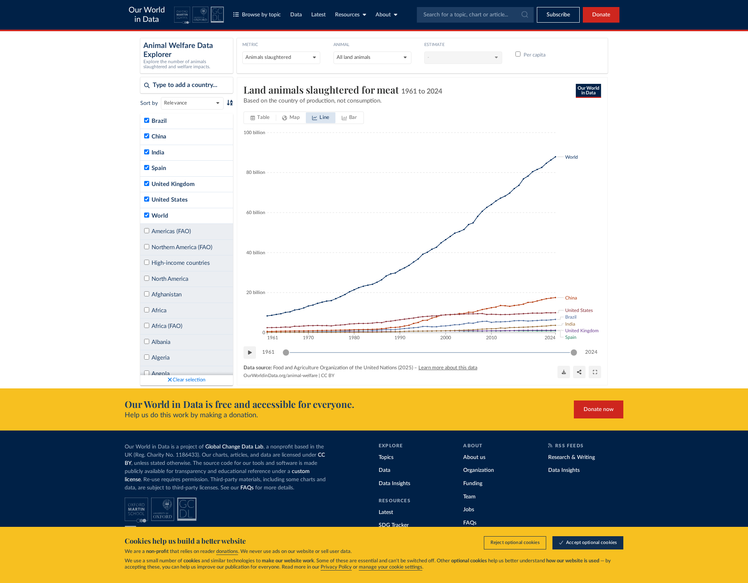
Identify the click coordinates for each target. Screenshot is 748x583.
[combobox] (475, 15)
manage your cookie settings (390, 567)
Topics (386, 457)
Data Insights (394, 483)
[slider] (286, 352)
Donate (601, 15)
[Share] (579, 372)
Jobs (468, 509)
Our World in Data (147, 14)
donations (227, 551)
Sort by (149, 103)
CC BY (327, 375)
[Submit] (524, 14)
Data (296, 15)
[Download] (563, 372)
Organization (478, 470)
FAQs (247, 488)
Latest (318, 15)
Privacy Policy (336, 567)
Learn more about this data (447, 367)
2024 (591, 352)
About (383, 15)
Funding (472, 483)
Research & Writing (571, 457)
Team (469, 497)
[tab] (260, 117)
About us (474, 457)
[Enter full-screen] (595, 372)
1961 (268, 352)
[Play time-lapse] (249, 352)
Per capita (534, 55)
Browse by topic (261, 15)
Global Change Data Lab (234, 447)
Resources (347, 15)
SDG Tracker (394, 525)
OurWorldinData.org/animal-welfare (280, 375)
